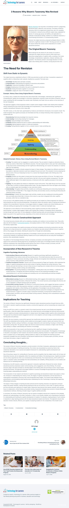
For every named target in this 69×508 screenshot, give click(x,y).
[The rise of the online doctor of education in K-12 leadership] (34, 461)
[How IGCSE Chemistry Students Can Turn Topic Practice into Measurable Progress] (13, 461)
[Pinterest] (42, 414)
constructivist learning (23, 223)
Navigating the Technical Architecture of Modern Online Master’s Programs (54, 471)
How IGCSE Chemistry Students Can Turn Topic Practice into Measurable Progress (13, 471)
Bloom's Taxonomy (8, 408)
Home (35, 2)
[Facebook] (11, 414)
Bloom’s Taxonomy (33, 26)
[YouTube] (65, 504)
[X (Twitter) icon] (34, 429)
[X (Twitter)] (26, 414)
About (39, 2)
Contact (63, 2)
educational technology (31, 408)
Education (44, 15)
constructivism (19, 408)
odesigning (32, 504)
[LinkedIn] (58, 414)
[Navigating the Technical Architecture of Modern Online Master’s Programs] (56, 461)
